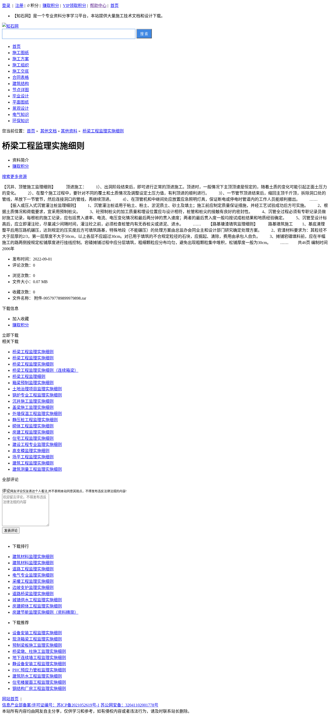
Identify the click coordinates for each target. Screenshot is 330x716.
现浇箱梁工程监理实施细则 (37, 639)
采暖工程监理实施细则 (33, 581)
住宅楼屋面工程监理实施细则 (39, 682)
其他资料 (69, 131)
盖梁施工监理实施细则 (33, 407)
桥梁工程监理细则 (28, 376)
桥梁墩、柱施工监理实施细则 (39, 651)
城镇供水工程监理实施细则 (37, 600)
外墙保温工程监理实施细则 (37, 413)
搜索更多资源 (14, 176)
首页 (114, 5)
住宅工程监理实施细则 (33, 438)
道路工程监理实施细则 (33, 569)
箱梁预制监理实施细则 (33, 383)
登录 (6, 5)
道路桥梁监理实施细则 (33, 594)
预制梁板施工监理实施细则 (37, 645)
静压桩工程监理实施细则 (35, 420)
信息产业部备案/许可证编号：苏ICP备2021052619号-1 (51, 705)
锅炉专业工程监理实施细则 (37, 395)
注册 (19, 5)
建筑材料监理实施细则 (33, 556)
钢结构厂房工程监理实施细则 (39, 688)
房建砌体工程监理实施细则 (37, 606)
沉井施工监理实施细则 (33, 401)
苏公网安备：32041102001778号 (129, 705)
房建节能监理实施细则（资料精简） (45, 612)
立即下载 (10, 335)
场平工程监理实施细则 (33, 457)
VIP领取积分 (74, 5)
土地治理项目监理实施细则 (37, 389)
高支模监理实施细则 (31, 451)
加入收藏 (20, 319)
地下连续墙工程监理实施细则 (39, 657)
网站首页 (10, 699)
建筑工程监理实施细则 (33, 463)
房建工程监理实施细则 (33, 432)
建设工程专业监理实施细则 (37, 444)
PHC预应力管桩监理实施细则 (39, 670)
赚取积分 (51, 5)
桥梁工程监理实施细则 (103, 131)
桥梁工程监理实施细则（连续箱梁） (45, 370)
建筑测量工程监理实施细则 (37, 469)
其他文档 (48, 131)
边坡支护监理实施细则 (33, 587)
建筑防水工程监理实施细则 (37, 676)
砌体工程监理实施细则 (33, 426)
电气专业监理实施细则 (33, 575)
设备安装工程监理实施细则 (37, 633)
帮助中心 (98, 5)
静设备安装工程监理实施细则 (39, 664)
